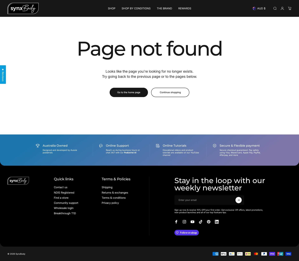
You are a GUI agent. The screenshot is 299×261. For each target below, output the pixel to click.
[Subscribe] (238, 200)
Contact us (60, 187)
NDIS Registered (64, 192)
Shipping (107, 187)
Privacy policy (110, 202)
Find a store (61, 197)
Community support (66, 202)
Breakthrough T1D (65, 213)
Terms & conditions (114, 197)
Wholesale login (64, 208)
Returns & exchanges (115, 192)
